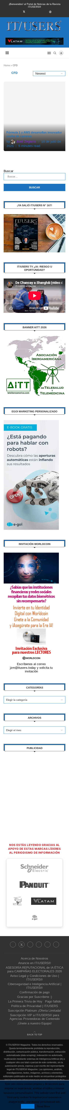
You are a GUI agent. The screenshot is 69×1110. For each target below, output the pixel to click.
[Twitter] (24, 11)
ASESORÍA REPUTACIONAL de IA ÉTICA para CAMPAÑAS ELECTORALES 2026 (34, 969)
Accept (28, 1106)
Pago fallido (53, 1001)
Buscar (8, 171)
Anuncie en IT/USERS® (34, 963)
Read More (43, 1106)
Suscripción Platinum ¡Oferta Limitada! (34, 1010)
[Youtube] (45, 11)
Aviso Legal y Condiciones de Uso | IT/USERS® (34, 977)
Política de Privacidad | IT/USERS (34, 1006)
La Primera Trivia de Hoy (25, 1001)
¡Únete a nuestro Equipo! (34, 1023)
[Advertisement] (34, 791)
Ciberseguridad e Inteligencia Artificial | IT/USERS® (34, 985)
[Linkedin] (40, 11)
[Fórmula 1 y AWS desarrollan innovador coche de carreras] (35, 116)
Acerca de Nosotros (34, 958)
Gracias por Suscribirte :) (34, 997)
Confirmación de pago (34, 992)
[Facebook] (19, 11)
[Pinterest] (35, 11)
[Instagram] (29, 11)
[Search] (55, 53)
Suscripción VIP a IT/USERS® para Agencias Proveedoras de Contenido (35, 1017)
